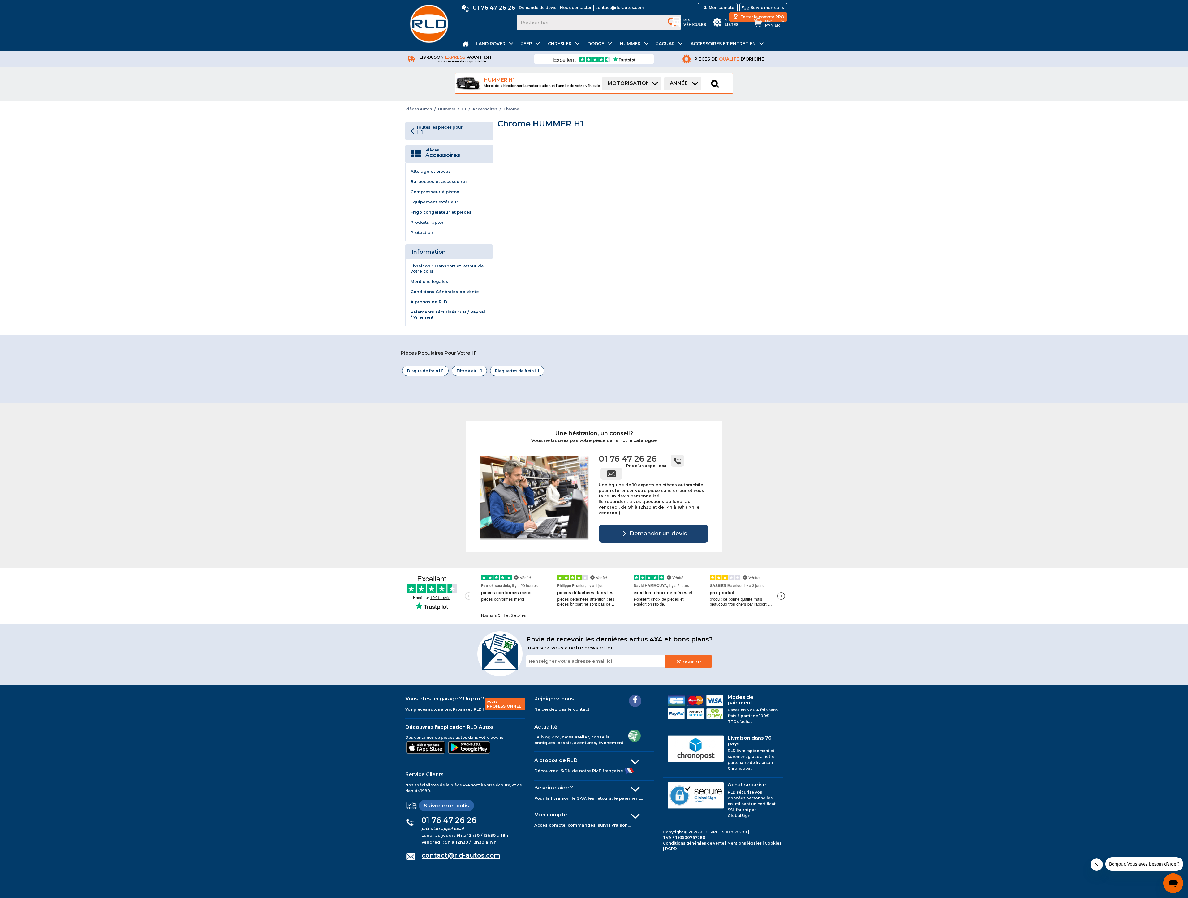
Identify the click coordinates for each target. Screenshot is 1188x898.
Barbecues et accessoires (439, 181)
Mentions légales (429, 281)
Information (428, 252)
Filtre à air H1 (469, 370)
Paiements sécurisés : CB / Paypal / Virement (448, 314)
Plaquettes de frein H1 (517, 370)
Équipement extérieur (434, 201)
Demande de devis (537, 7)
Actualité (545, 727)
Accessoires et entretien (723, 43)
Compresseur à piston (435, 191)
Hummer (446, 109)
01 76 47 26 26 (494, 7)
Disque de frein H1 (425, 370)
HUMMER (630, 43)
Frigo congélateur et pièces (441, 212)
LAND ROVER (491, 43)
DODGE (596, 43)
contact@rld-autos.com (619, 7)
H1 (464, 109)
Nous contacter (576, 7)
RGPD (671, 848)
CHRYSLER (560, 43)
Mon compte (550, 815)
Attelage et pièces (431, 171)
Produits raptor (427, 222)
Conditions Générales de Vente (445, 291)
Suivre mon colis (446, 805)
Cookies (773, 843)
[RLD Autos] (429, 24)
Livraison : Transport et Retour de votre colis (447, 268)
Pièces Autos (418, 109)
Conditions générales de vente (693, 843)
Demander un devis (657, 533)
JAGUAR (665, 43)
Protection (422, 232)
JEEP (526, 43)
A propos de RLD (429, 301)
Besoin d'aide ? (553, 788)
